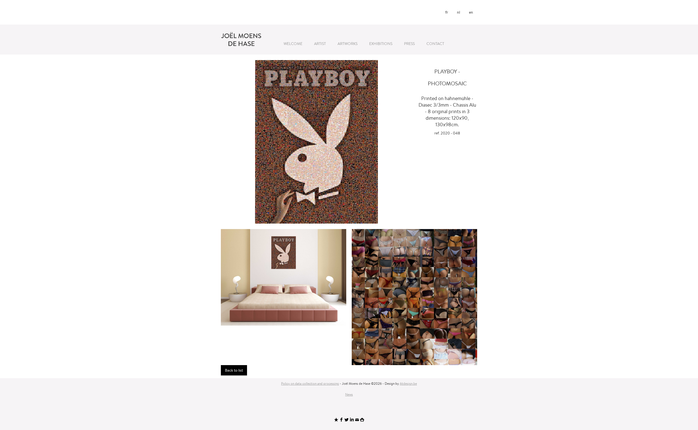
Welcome (293, 43)
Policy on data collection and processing (310, 383)
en (471, 12)
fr (446, 12)
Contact (435, 43)
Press (409, 43)
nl (458, 12)
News (349, 394)
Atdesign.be (408, 383)
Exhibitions (380, 43)
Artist (320, 43)
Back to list (234, 370)
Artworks (347, 43)
